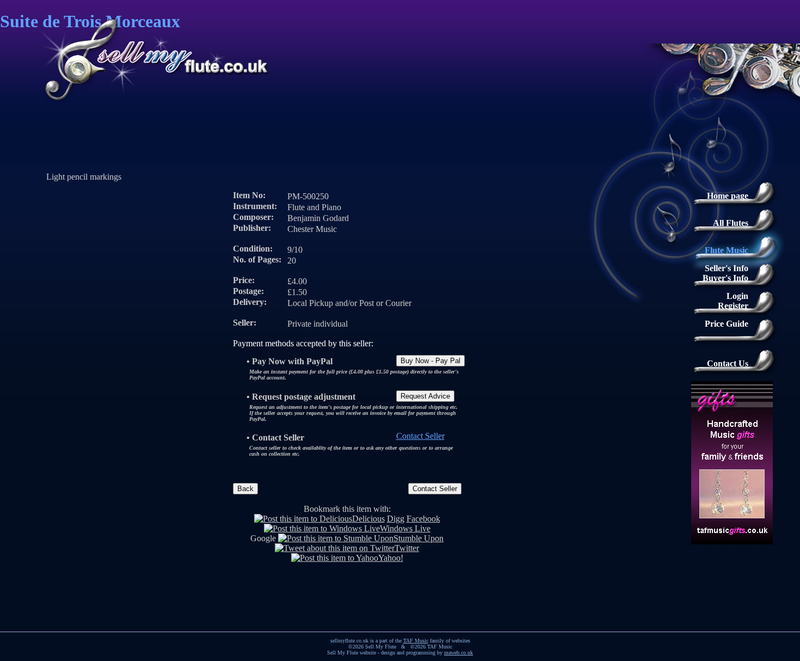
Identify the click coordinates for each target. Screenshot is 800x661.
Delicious (368, 518)
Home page (727, 195)
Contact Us (727, 363)
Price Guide (726, 323)
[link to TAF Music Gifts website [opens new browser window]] (743, 537)
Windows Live (405, 528)
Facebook (423, 518)
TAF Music (415, 641)
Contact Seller (420, 435)
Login (737, 296)
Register (733, 305)
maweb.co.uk (458, 653)
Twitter (407, 548)
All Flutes (730, 223)
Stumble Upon (418, 538)
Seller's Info (726, 268)
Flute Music (726, 250)
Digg (395, 518)
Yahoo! (390, 557)
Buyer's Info (725, 278)
